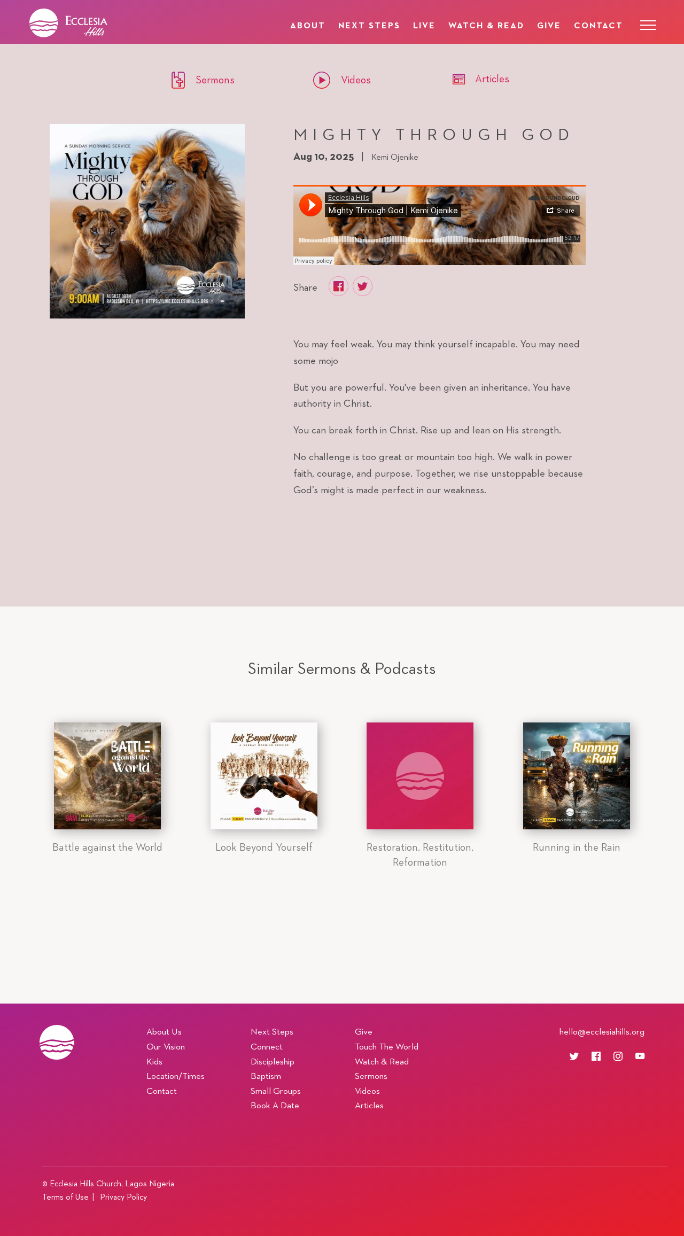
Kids (154, 1062)
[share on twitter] (362, 286)
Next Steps (369, 25)
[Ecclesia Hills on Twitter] (579, 1056)
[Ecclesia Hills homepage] (107, 23)
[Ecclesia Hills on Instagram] (623, 1056)
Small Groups (276, 1091)
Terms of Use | (70, 1197)
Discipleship (272, 1062)
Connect (267, 1047)
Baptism (266, 1076)
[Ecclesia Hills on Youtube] (639, 1056)
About (307, 25)
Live (424, 25)
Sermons (371, 1076)
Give (549, 25)
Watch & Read (486, 25)
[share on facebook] (338, 286)
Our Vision (165, 1047)
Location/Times (175, 1076)
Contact (598, 25)
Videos (367, 1091)
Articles (369, 1105)
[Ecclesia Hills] (57, 1041)
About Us (164, 1032)
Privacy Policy (123, 1197)
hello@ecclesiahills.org (601, 1032)
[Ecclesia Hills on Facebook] (601, 1056)
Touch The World (386, 1047)
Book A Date (275, 1105)
